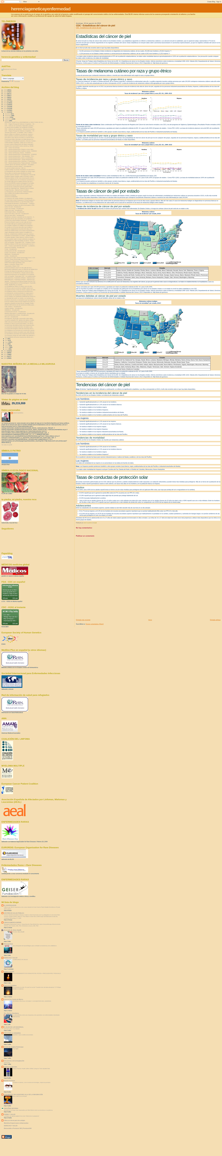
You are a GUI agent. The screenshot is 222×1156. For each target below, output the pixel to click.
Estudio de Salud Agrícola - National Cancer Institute (19, 188)
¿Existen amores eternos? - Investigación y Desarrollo (20, 174)
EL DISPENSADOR (10, 905)
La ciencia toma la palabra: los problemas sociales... (19, 127)
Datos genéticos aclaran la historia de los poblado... (19, 136)
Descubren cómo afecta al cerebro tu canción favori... (20, 137)
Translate (17, 81)
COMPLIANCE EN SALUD (20, 959)
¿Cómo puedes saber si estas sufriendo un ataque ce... (20, 239)
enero (7, 349)
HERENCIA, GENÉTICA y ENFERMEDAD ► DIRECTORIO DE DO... (24, 122)
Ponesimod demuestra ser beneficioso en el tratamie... (20, 274)
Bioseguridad (8, 944)
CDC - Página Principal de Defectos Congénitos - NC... (20, 124)
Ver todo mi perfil (7, 445)
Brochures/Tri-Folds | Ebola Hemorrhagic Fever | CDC (20, 257)
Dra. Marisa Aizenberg (11, 1013)
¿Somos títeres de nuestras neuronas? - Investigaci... (20, 164)
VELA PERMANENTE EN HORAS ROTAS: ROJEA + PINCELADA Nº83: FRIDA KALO (37, 973)
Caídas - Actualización (11, 256)
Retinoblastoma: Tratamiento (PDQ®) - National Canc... (20, 278)
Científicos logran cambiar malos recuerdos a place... (19, 176)
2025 (5, 92)
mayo (6, 342)
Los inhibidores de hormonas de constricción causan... (20, 330)
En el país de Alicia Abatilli (12, 930)
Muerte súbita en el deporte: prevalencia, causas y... (19, 134)
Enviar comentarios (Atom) (95, 624)
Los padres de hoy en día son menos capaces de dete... (20, 289)
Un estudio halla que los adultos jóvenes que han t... (19, 181)
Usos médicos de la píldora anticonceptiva (16, 193)
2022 (5, 97)
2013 (5, 351)
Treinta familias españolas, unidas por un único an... (19, 142)
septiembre (8, 119)
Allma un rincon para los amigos (14, 1120)
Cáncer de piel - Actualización (13, 207)
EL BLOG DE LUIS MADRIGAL (14, 1027)
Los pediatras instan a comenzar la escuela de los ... (19, 291)
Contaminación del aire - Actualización (15, 311)
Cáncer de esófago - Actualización (14, 208)
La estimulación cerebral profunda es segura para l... (19, 293)
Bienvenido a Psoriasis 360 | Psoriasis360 (18, 1128)
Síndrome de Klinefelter (11, 196)
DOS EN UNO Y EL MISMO (12, 1029)
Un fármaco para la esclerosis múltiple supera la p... (19, 288)
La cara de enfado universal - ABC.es (15, 168)
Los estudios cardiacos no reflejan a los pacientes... (19, 225)
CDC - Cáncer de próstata (12, 147)
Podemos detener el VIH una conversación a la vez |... (20, 244)
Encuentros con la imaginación (14, 1061)
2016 (5, 108)
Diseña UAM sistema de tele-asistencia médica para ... (20, 305)
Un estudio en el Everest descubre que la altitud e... (19, 227)
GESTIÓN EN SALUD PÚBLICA (14, 913)
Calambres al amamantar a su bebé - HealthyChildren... (20, 235)
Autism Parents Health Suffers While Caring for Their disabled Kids (31, 1068)
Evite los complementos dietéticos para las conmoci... (20, 234)
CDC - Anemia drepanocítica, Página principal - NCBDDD (21, 163)
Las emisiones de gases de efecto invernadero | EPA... (20, 205)
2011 (5, 354)
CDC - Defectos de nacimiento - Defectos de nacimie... (20, 129)
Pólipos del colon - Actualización (13, 210)
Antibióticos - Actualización (12, 310)
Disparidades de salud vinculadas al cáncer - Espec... (20, 240)
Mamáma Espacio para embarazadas (16, 1123)
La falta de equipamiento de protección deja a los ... (19, 229)
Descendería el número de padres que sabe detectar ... (20, 332)
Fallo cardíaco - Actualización (13, 306)
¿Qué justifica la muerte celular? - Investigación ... (19, 166)
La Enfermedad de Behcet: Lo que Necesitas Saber (19, 201)
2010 (5, 356)
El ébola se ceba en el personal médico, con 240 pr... (19, 323)
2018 (5, 104)
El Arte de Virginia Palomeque (13, 1047)
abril (6, 344)
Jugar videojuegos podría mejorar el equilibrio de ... (19, 232)
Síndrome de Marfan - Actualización (15, 247)
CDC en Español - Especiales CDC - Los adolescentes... (21, 276)
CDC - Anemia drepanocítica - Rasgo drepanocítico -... (20, 159)
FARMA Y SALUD (9, 1114)
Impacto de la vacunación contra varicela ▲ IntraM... (19, 146)
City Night (15, 1048)
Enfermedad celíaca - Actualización (14, 212)
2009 (5, 358)
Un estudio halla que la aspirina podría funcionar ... (19, 224)
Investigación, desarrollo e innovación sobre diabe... (19, 318)
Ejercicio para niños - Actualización (14, 215)
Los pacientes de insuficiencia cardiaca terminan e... (19, 295)
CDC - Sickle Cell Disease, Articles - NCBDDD (18, 152)
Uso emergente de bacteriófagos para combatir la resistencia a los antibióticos (35, 945)
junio (6, 340)
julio (6, 338)
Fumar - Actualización (11, 249)
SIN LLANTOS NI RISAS (20, 1096)
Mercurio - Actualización (11, 316)
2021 (5, 99)
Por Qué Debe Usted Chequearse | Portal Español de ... (20, 200)
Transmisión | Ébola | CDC (12, 266)
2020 (5, 101)
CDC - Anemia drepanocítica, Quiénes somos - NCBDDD (21, 151)
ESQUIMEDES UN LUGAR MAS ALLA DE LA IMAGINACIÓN (23, 1094)
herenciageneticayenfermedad (40, 8)
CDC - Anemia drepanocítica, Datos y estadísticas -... (20, 158)
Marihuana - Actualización (12, 254)
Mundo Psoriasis (9, 1080)
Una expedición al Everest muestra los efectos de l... (19, 337)
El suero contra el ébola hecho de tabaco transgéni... (19, 144)
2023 (5, 95)
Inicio (150, 620)
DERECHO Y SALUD (10, 958)
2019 (5, 103)
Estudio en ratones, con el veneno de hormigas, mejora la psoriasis (31, 1082)
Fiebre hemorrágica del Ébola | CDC (15, 262)
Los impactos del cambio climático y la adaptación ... (19, 198)
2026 (5, 90)
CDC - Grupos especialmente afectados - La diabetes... (20, 245)
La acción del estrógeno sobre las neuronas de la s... (19, 328)
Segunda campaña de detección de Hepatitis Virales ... (20, 303)
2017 (5, 106)
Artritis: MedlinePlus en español (13, 284)
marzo (7, 345)
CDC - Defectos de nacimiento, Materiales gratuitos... (19, 125)
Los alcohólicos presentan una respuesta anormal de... (20, 333)
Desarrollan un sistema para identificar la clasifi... (18, 173)
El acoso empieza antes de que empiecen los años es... (20, 301)
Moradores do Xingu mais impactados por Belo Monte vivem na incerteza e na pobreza (28, 1110)
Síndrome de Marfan (10, 195)
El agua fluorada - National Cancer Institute (17, 190)
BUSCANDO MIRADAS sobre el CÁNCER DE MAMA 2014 (21, 269)
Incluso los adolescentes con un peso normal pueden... (20, 230)
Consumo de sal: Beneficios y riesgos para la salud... (19, 272)
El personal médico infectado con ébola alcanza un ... (19, 139)
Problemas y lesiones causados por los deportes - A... (20, 217)
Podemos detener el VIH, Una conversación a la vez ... (20, 178)
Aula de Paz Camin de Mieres (13, 999)
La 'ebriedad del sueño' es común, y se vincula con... (19, 298)
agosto (7, 120)
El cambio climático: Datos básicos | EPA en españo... (20, 237)
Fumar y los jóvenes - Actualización (15, 252)
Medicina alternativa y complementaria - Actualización (19, 313)
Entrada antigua (215, 620)
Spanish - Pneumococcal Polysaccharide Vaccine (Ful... (20, 281)
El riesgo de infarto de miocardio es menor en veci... (19, 271)
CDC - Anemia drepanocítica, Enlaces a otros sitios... (19, 149)
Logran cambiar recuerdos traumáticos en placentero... (20, 169)
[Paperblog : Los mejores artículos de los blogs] (7, 559)
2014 (5, 112)
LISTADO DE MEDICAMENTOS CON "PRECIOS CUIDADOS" (21, 1116)
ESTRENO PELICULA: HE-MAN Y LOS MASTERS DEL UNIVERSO (32, 1001)
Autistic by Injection (10, 1067)
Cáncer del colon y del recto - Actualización (17, 213)
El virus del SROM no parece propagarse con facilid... (20, 183)
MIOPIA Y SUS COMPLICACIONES (23, 1035)
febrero (7, 347)
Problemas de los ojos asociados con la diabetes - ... (19, 218)
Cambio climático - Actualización (14, 308)
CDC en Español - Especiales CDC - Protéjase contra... (20, 242)
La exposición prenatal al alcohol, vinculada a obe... (19, 327)
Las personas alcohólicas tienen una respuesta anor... (20, 325)
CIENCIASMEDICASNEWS (12, 922)
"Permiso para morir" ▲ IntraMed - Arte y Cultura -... (19, 132)
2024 (5, 93)
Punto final (7, 1062)
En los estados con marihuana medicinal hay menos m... (20, 296)
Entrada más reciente (83, 620)
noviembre (8, 115)
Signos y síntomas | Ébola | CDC (14, 264)
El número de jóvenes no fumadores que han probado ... (20, 300)
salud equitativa (18, 413)
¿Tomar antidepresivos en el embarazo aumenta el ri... (20, 180)
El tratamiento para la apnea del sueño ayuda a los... (19, 185)
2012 (5, 352)
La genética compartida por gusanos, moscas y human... (21, 141)
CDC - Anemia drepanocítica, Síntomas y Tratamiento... (20, 161)
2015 (5, 110)
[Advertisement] (93, 602)
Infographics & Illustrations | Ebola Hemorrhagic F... (19, 261)
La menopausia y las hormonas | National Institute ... (19, 191)
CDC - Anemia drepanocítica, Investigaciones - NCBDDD (21, 154)
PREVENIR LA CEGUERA (12, 1033)
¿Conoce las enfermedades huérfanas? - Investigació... (20, 220)
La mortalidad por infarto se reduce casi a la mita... (19, 286)
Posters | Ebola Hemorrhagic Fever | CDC (16, 259)
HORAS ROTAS (9, 971)
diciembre (8, 114)
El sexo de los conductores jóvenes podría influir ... (19, 186)
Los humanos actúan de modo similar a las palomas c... (20, 335)
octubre (7, 117)
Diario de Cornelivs (10, 985)
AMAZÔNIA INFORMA (11, 1108)
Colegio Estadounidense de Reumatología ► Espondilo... (20, 283)
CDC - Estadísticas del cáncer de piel (88, 28)
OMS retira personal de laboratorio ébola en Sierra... (19, 322)
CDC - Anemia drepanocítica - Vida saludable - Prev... (20, 156)
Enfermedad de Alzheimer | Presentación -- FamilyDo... (20, 203)
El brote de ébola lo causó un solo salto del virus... (19, 222)
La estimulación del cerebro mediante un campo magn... (20, 171)
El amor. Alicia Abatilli (18, 932)
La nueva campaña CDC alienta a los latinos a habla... (20, 320)
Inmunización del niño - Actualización (15, 251)
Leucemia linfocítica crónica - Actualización (17, 315)
